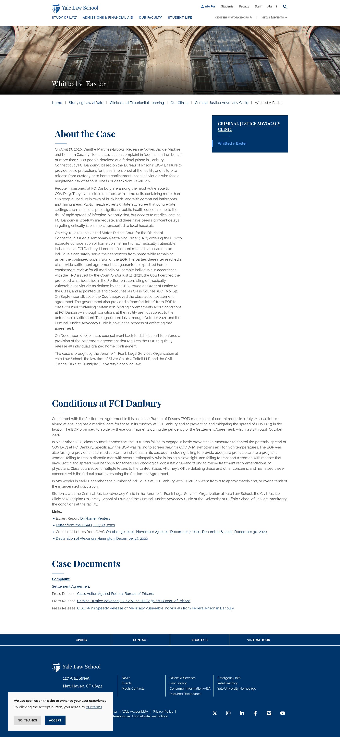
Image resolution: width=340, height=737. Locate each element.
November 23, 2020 (152, 532)
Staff (258, 6)
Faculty (244, 6)
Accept (55, 720)
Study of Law (64, 17)
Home (57, 103)
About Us (199, 640)
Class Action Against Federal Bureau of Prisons (115, 594)
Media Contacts (133, 688)
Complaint (61, 579)
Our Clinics (179, 103)
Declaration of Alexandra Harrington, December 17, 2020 (102, 538)
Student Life (180, 17)
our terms (94, 707)
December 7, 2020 (185, 532)
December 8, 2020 (217, 532)
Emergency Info (229, 678)
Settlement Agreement (71, 586)
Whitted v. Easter (269, 103)
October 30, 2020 (120, 532)
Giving (81, 640)
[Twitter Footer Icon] (214, 713)
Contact (140, 640)
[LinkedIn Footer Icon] (241, 713)
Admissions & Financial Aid (108, 17)
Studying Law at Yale (86, 103)
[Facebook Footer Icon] (255, 713)
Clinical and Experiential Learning (137, 103)
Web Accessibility (135, 711)
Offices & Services (183, 678)
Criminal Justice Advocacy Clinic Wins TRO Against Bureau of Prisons (133, 601)
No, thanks (27, 720)
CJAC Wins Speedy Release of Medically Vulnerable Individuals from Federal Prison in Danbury (155, 608)
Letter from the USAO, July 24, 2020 (85, 525)
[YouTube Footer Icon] (282, 713)
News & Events (273, 17)
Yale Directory (227, 683)
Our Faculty (150, 17)
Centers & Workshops (232, 17)
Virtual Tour (258, 640)
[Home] (76, 8)
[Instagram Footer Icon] (228, 713)
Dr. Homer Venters (95, 518)
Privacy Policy (163, 711)
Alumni (272, 6)
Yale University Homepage (236, 688)
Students (227, 6)
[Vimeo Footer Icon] (269, 713)
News (126, 678)
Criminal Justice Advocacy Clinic (221, 103)
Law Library (178, 683)
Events (127, 683)
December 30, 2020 (250, 532)
